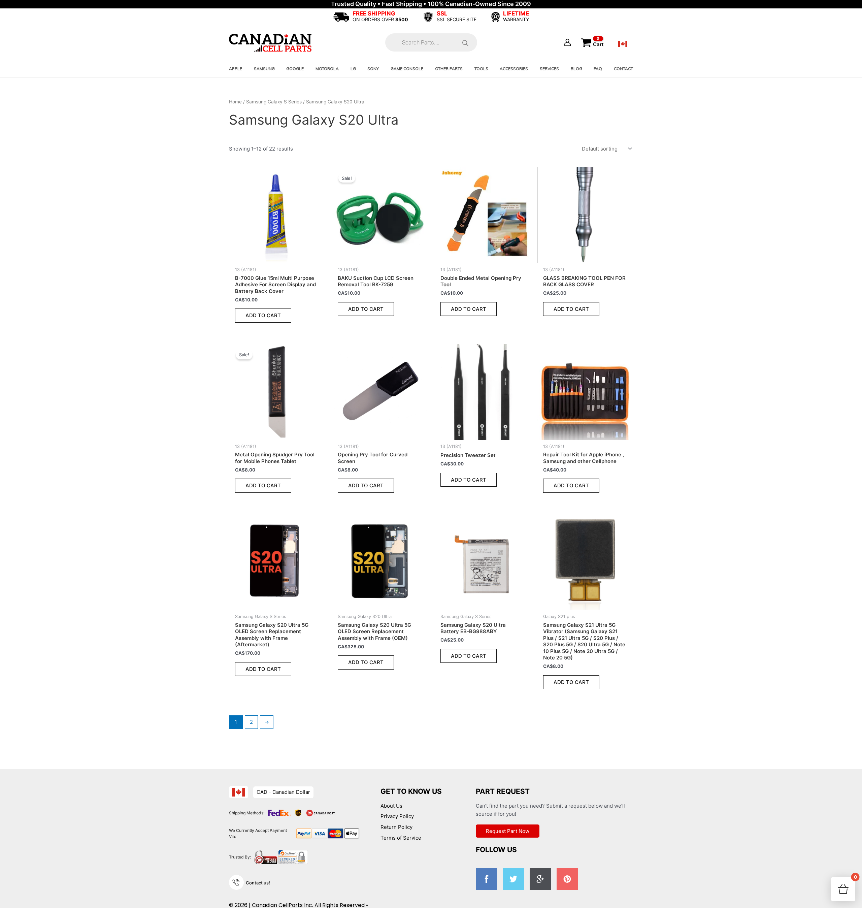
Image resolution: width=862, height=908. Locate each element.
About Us (391, 806)
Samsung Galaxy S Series (274, 101)
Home (235, 101)
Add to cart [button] (263, 315)
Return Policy (396, 827)
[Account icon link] (567, 42)
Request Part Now (507, 831)
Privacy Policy (397, 816)
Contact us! (258, 882)
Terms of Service (400, 838)
